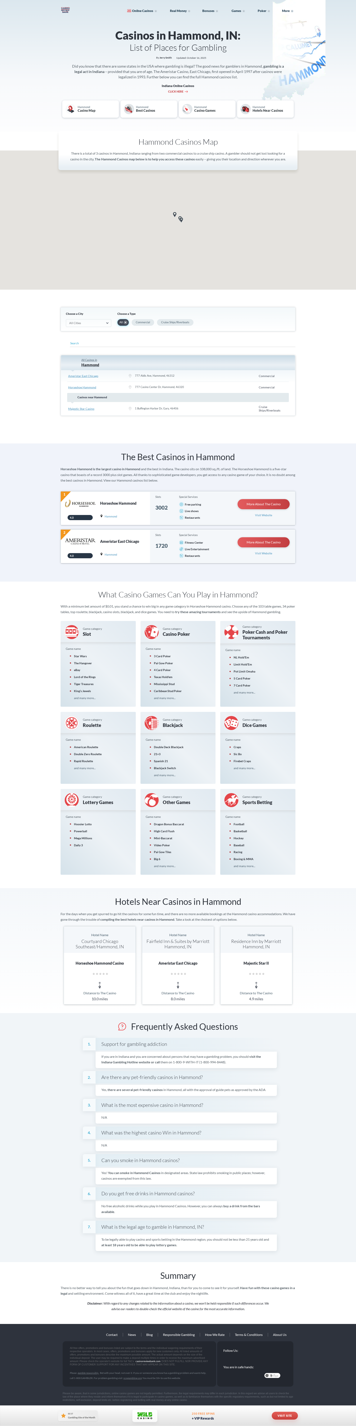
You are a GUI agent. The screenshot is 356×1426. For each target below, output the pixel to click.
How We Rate (215, 1335)
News (132, 1335)
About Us (280, 1335)
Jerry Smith (165, 57)
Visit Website (263, 515)
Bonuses (208, 11)
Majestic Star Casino (81, 408)
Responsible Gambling (179, 1335)
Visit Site (285, 1415)
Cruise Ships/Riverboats (175, 322)
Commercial (143, 322)
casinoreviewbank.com (78, 10)
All (121, 322)
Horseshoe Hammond (82, 387)
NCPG (232, 1375)
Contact (112, 1335)
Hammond (111, 516)
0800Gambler (252, 1375)
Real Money (178, 11)
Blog (149, 1335)
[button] (175, 214)
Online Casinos (142, 11)
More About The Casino (264, 504)
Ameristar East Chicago (83, 376)
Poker (262, 11)
